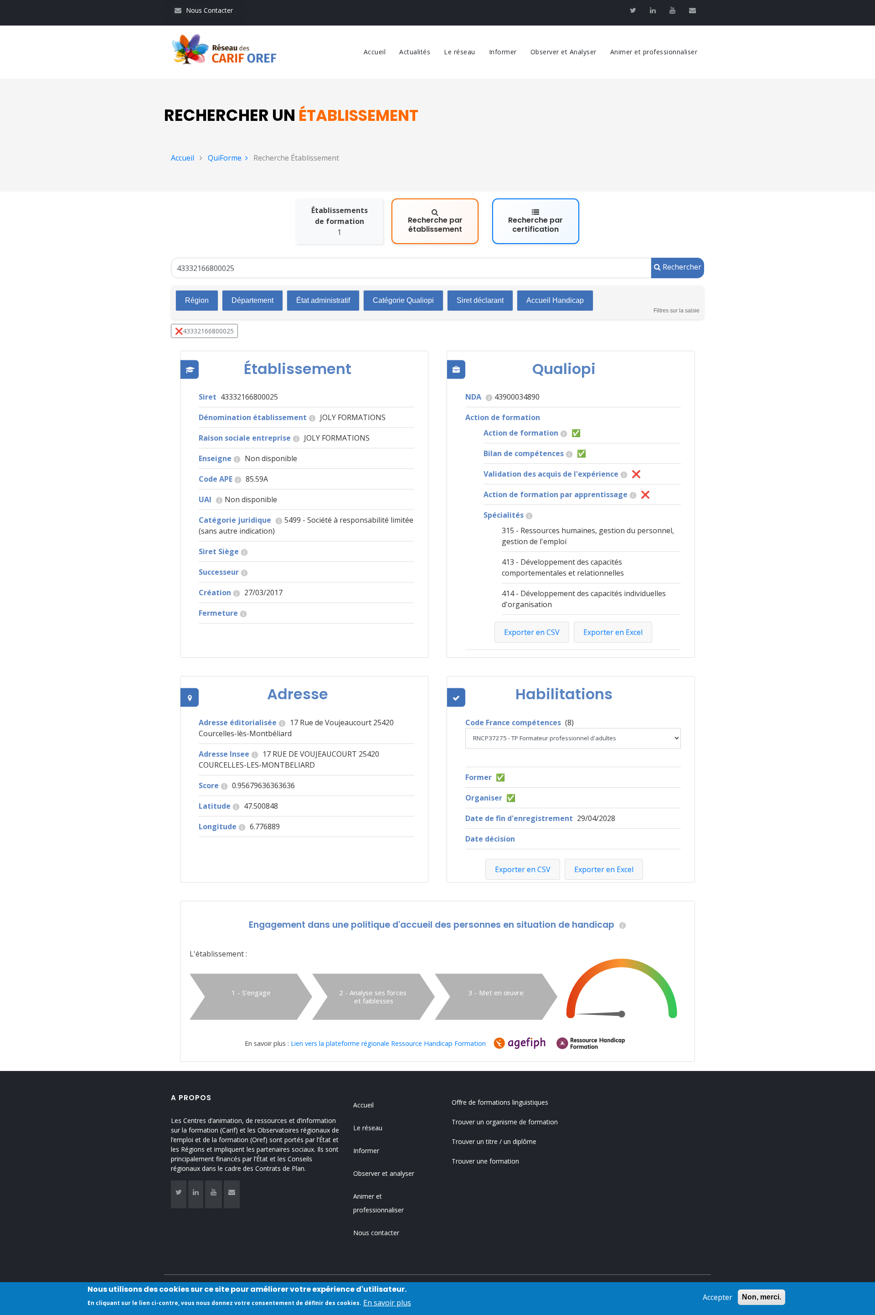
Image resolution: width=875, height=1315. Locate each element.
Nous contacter (376, 1232)
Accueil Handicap (555, 300)
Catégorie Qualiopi (403, 300)
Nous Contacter (204, 10)
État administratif (323, 300)
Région (197, 300)
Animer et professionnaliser (654, 51)
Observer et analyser (383, 1173)
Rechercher (681, 267)
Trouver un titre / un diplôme (494, 1141)
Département (252, 300)
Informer (503, 51)
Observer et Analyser (563, 51)
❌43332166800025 (204, 331)
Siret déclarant (480, 300)
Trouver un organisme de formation (505, 1121)
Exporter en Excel (603, 869)
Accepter (717, 1297)
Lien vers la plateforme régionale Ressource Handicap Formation (388, 1043)
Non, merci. (761, 1297)
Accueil (375, 51)
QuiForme (225, 158)
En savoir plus (387, 1302)
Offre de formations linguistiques (500, 1102)
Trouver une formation (485, 1161)
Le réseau (459, 51)
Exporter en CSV (523, 869)
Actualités (414, 51)
